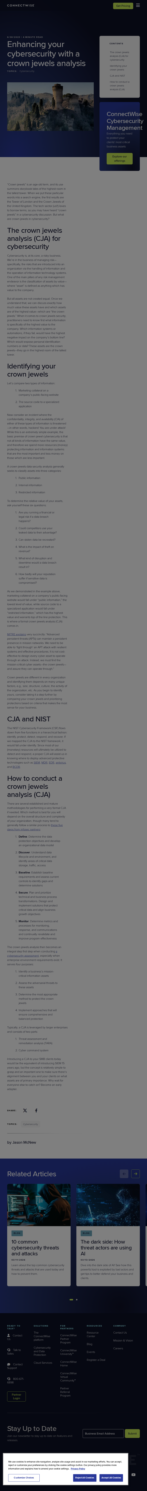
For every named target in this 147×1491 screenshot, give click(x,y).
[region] (65, 1469)
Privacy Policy (78, 1468)
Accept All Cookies (111, 1477)
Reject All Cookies (84, 1477)
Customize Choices (24, 1477)
